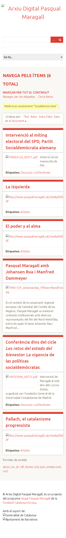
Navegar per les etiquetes (19, 96)
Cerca (60, 40)
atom (6, 466)
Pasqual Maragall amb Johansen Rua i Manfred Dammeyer (30, 272)
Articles (25, 211)
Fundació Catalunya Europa (19, 502)
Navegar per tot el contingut (26, 92)
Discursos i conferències (36, 172)
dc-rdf (20, 466)
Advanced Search (54, 40)
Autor (33, 116)
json (42, 466)
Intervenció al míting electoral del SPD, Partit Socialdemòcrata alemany (31, 141)
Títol (26, 116)
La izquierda (18, 186)
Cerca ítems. (46, 96)
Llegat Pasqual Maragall (35, 498)
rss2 (5, 471)
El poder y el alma (23, 226)
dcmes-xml (32, 466)
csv (13, 466)
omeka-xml (54, 466)
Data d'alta (45, 116)
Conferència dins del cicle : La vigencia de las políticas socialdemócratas (31, 355)
